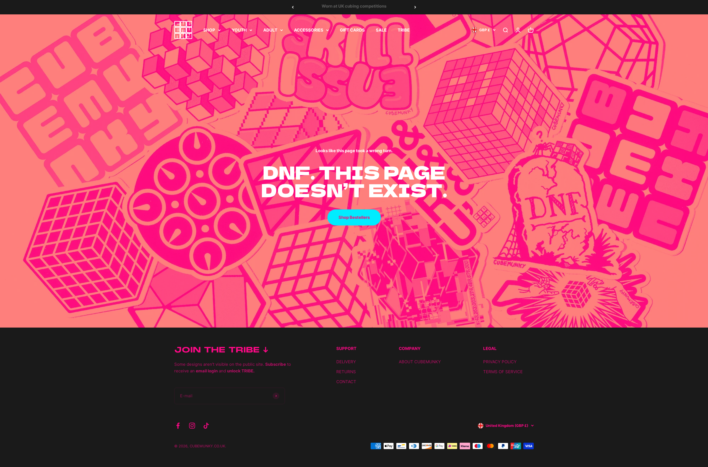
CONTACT (346, 381)
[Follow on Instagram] (192, 425)
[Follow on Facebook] (178, 425)
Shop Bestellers (354, 217)
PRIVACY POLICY (500, 361)
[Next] (415, 7)
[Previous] (293, 7)
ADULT (270, 30)
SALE (381, 30)
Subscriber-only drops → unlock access (354, 7)
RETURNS (346, 371)
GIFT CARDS (352, 30)
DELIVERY (346, 361)
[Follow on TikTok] (206, 425)
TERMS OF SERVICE (503, 371)
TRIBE (404, 30)
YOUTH (239, 30)
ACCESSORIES (308, 30)
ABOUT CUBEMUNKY (420, 361)
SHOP (209, 30)
